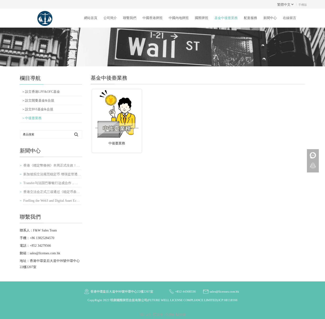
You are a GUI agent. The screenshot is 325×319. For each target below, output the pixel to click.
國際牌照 (201, 18)
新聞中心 (270, 18)
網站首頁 (90, 18)
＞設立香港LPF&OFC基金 (41, 91)
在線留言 (289, 18)
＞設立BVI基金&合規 (37, 109)
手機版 (302, 4)
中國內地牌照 (179, 18)
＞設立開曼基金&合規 (38, 100)
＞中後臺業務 (32, 118)
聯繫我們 (129, 18)
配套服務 (250, 18)
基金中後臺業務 (226, 18)
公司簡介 (110, 18)
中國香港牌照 (152, 18)
